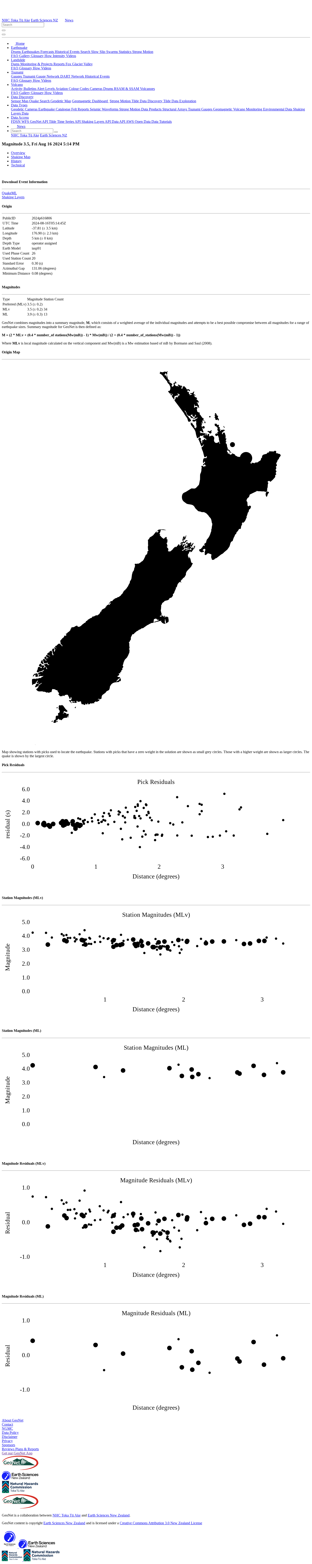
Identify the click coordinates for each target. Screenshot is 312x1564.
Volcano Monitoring (248, 109)
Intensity (59, 56)
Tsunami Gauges (200, 109)
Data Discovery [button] (22, 97)
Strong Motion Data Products (140, 109)
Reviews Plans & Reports (20, 1449)
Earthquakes (31, 52)
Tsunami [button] (17, 72)
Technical (18, 165)
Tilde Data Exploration (179, 101)
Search (85, 52)
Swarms (112, 52)
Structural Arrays (175, 109)
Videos (71, 56)
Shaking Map (20, 157)
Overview (18, 153)
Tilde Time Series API (65, 122)
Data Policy (10, 1433)
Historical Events (67, 52)
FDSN (16, 122)
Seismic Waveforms (104, 109)
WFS (25, 122)
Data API (119, 122)
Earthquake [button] (19, 48)
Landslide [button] (18, 60)
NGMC (7, 1428)
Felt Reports (80, 109)
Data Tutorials (161, 122)
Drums (16, 52)
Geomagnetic (223, 109)
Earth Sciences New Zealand (109, 1515)
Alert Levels (46, 89)
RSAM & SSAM (127, 89)
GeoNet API (39, 122)
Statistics (125, 52)
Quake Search (39, 101)
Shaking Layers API (97, 122)
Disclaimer (9, 1437)
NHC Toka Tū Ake (16, 20)
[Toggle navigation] (3, 34)
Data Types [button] (19, 105)
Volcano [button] (17, 85)
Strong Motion (142, 52)
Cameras (96, 89)
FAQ (15, 56)
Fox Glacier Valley (79, 64)
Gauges (17, 76)
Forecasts (47, 52)
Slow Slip (98, 52)
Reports (59, 64)
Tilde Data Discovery (147, 101)
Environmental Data (278, 109)
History (16, 161)
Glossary (38, 56)
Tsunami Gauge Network (41, 76)
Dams (15, 64)
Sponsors (8, 1445)
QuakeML (9, 193)
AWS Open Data (138, 122)
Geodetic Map (60, 101)
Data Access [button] (20, 117)
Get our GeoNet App (17, 1453)
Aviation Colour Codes (73, 89)
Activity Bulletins (24, 89)
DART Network (72, 76)
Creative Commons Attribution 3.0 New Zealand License (161, 1523)
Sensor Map (20, 101)
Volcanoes (147, 89)
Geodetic (18, 109)
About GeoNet (12, 1420)
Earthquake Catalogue (54, 109)
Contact (7, 1424)
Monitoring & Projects (36, 64)
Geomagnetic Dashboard (90, 101)
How (49, 56)
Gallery (25, 56)
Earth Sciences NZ (44, 20)
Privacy (7, 1441)
